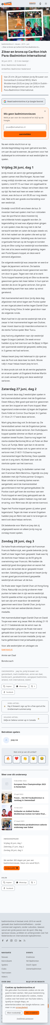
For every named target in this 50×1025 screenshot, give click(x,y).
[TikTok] (7, 940)
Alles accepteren (32, 1013)
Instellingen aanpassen (25, 1019)
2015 (23, 44)
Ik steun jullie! (10, 868)
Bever (38, 343)
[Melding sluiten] (45, 111)
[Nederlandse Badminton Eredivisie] (32, 3)
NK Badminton (32, 961)
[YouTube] (16, 940)
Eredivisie (30, 957)
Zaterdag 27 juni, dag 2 (14, 846)
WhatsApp (23, 686)
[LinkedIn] (20, 940)
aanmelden (25, 134)
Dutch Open (31, 965)
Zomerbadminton (33, 969)
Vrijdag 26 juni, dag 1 (13, 843)
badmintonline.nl (7, 44)
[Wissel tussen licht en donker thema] (45, 3)
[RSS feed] (24, 940)
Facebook (9, 692)
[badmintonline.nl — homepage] (7, 3)
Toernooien (6, 972)
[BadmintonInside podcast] (40, 3)
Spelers (5, 965)
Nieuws (5, 957)
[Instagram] (11, 940)
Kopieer (9, 686)
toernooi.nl (7, 649)
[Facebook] (3, 940)
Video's (5, 976)
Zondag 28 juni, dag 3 (13, 850)
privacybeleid (22, 1007)
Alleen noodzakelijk (14, 1013)
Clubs (4, 969)
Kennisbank (7, 961)
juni (28, 44)
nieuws (17, 44)
